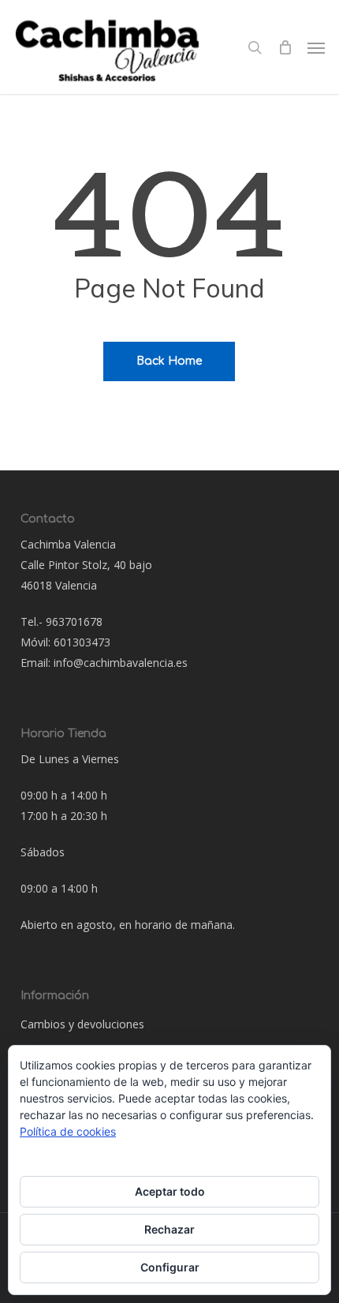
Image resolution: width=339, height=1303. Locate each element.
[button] (316, 47)
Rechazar (169, 1229)
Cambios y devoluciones (82, 1024)
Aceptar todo (170, 1191)
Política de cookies (68, 1131)
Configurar (169, 1267)
